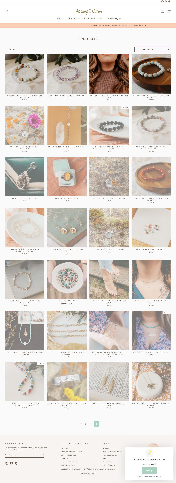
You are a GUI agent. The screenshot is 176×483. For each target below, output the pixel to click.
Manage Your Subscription (70, 462)
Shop (58, 18)
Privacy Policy (107, 462)
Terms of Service (109, 465)
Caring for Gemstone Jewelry (71, 452)
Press (105, 458)
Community (113, 18)
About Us (106, 448)
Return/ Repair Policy (68, 465)
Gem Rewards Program (69, 455)
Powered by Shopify (88, 473)
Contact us (64, 448)
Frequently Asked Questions (112, 452)
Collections (72, 18)
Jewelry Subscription (93, 18)
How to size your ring (110, 455)
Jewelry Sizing (66, 458)
